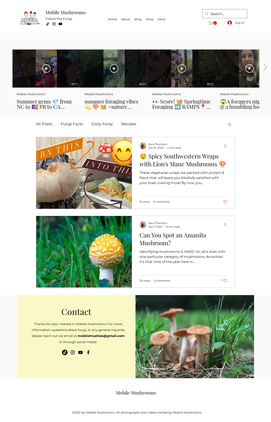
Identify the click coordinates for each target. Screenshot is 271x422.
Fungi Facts (72, 124)
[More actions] (226, 145)
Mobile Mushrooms (66, 12)
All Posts (44, 124)
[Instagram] (54, 24)
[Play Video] (46, 68)
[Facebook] (88, 352)
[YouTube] (60, 24)
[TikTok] (48, 24)
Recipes (128, 124)
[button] (213, 23)
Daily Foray (102, 124)
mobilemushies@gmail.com (101, 336)
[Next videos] (265, 68)
